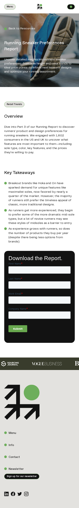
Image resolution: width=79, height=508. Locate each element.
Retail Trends (14, 104)
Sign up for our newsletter (22, 476)
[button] (10, 7)
